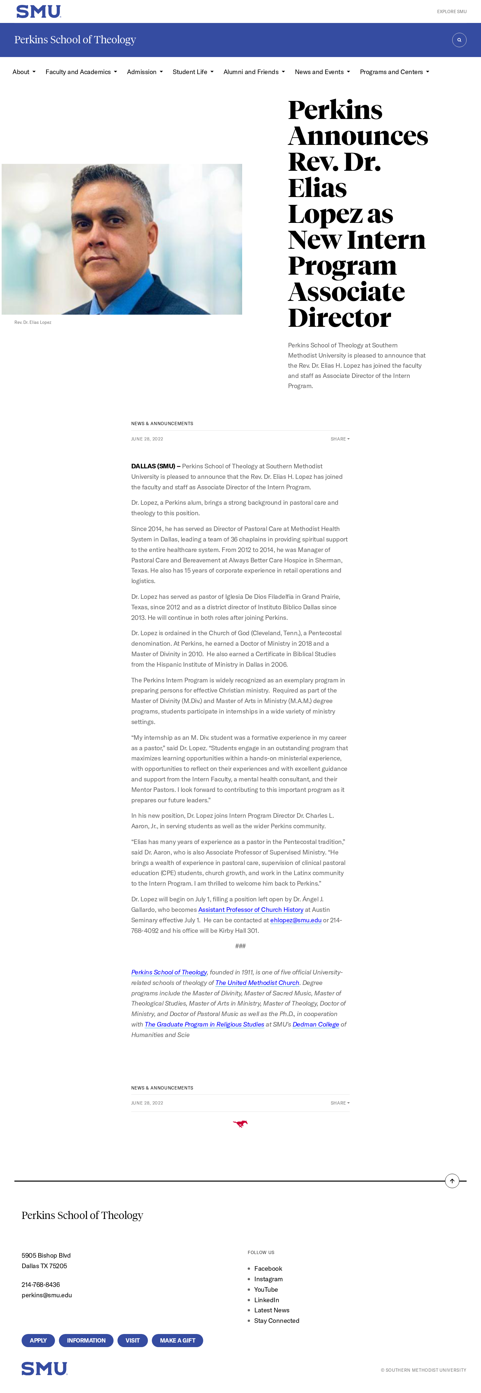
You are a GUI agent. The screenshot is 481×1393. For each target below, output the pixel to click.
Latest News (272, 1310)
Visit (133, 1340)
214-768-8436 (41, 1284)
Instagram (268, 1279)
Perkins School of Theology (75, 39)
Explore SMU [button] (452, 11)
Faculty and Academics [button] (78, 72)
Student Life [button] (191, 72)
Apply (38, 1340)
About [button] (21, 72)
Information (86, 1340)
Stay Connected (276, 1320)
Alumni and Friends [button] (251, 72)
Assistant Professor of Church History (251, 909)
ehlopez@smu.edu (296, 920)
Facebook (268, 1268)
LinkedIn (266, 1300)
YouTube (266, 1289)
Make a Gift (177, 1340)
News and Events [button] (320, 72)
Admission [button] (142, 72)
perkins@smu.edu (47, 1295)
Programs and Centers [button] (392, 72)
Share (338, 438)
